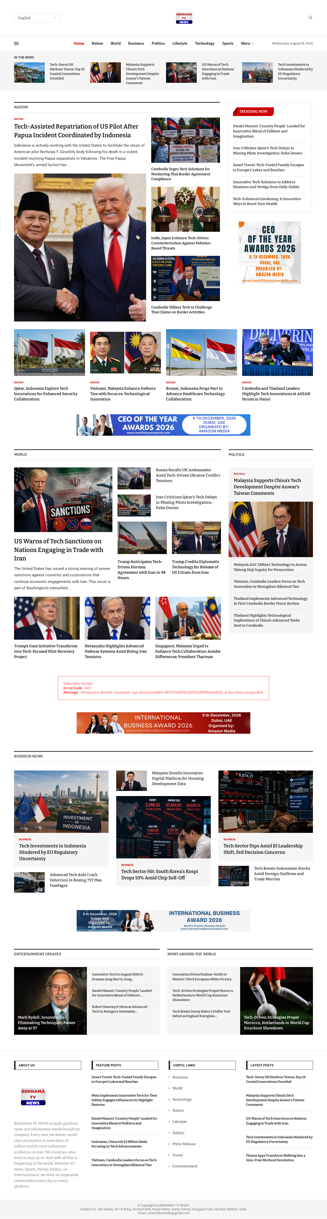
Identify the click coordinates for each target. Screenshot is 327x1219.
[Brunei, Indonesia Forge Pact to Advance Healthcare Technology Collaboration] (201, 365)
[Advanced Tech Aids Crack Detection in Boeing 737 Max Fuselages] (29, 882)
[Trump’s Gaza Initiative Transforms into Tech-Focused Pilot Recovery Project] (47, 628)
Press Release (184, 1144)
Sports (227, 43)
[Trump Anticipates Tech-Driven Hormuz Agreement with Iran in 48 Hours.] (142, 551)
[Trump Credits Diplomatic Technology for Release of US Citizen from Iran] (196, 548)
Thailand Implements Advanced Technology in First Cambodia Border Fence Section (271, 601)
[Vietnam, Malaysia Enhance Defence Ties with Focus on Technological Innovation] (125, 365)
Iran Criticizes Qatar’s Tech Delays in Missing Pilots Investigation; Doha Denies (267, 150)
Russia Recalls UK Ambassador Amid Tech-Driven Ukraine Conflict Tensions (188, 475)
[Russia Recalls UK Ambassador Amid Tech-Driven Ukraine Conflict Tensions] (134, 478)
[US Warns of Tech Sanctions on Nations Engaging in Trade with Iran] (181, 72)
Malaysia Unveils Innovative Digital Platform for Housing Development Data (178, 778)
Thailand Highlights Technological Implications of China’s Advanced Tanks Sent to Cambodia (267, 620)
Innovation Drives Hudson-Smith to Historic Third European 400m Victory (201, 976)
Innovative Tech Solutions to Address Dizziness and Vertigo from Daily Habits (266, 184)
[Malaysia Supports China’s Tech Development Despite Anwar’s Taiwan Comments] (105, 72)
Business (136, 43)
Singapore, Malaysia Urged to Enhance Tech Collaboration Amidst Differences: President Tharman (188, 651)
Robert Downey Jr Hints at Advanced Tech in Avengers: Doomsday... (119, 1009)
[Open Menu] (16, 43)
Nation (97, 43)
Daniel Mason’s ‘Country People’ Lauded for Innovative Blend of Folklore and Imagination (269, 131)
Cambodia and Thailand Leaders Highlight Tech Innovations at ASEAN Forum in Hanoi (276, 393)
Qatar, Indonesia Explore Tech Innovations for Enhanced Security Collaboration (45, 393)
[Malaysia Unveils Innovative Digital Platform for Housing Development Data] (131, 780)
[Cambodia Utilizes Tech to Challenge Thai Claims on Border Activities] (185, 285)
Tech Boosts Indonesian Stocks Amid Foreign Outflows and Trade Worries (282, 873)
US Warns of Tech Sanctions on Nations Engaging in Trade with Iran (58, 550)
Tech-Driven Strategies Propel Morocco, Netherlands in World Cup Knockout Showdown (202, 995)
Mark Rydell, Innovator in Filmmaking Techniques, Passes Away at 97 (46, 1022)
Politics (158, 43)
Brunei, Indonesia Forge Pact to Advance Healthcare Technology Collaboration (195, 393)
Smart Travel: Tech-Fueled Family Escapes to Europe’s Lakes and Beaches (268, 167)
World (116, 43)
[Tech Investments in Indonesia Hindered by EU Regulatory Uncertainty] (257, 72)
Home (79, 43)
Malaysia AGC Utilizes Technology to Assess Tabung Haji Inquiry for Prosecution (270, 567)
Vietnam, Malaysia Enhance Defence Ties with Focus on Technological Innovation (123, 393)
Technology (205, 43)
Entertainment (184, 1166)
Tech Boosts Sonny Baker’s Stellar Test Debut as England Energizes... (201, 1013)
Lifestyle (179, 43)
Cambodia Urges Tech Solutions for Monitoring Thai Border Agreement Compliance (180, 174)
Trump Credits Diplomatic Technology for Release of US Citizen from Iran (195, 567)
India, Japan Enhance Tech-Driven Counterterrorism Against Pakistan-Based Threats (181, 243)
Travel (177, 1155)
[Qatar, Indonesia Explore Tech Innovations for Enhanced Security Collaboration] (49, 365)
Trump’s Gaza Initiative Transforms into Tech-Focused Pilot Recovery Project (45, 651)
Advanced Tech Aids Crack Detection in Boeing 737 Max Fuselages (76, 880)
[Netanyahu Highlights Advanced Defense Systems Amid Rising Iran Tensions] (117, 628)
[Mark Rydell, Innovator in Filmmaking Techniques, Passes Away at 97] (50, 1001)
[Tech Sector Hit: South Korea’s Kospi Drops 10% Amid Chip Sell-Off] (163, 841)
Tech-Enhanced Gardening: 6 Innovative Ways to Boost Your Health (267, 201)
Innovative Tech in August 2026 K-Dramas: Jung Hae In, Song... (118, 976)
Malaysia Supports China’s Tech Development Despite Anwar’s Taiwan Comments (142, 74)
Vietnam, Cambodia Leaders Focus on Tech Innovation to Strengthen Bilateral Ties (269, 584)
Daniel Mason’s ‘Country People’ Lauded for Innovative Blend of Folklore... (122, 993)
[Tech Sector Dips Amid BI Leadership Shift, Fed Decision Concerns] (265, 815)
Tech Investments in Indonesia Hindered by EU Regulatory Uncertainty (52, 852)
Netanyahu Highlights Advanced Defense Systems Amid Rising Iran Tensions (116, 651)
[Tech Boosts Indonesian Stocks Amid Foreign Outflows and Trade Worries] (233, 876)
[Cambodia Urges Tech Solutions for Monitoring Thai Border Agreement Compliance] (185, 149)
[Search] (310, 18)
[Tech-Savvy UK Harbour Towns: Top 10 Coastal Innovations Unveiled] (29, 72)
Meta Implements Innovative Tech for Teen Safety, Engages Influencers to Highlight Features (124, 1100)
